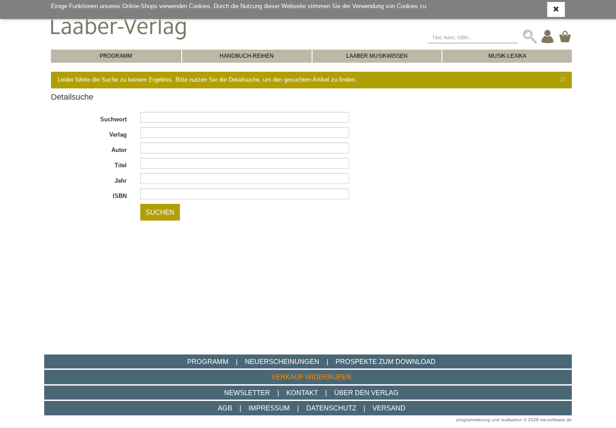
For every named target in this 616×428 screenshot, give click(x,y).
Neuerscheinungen (282, 361)
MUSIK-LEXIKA (507, 56)
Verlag (118, 134)
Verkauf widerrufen (311, 377)
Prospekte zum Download (386, 361)
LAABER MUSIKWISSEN (377, 56)
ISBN (120, 196)
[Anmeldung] (547, 36)
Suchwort (113, 119)
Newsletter (247, 392)
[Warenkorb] (565, 36)
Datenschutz (331, 408)
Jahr (121, 180)
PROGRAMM (116, 56)
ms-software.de (556, 419)
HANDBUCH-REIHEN (247, 56)
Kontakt (302, 392)
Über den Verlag (366, 392)
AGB (225, 408)
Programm (208, 361)
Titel (121, 165)
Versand (388, 408)
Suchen (160, 212)
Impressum (269, 408)
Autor (119, 150)
